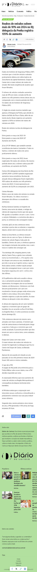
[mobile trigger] (4, 5)
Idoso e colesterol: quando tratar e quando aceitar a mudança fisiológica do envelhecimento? (19, 479)
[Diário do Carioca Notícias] (14, 5)
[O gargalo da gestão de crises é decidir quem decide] (26, 504)
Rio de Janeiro (8, 19)
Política (16, 512)
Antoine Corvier (11, 44)
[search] (23, 4)
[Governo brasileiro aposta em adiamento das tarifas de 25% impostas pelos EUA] (7, 495)
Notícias (16, 488)
